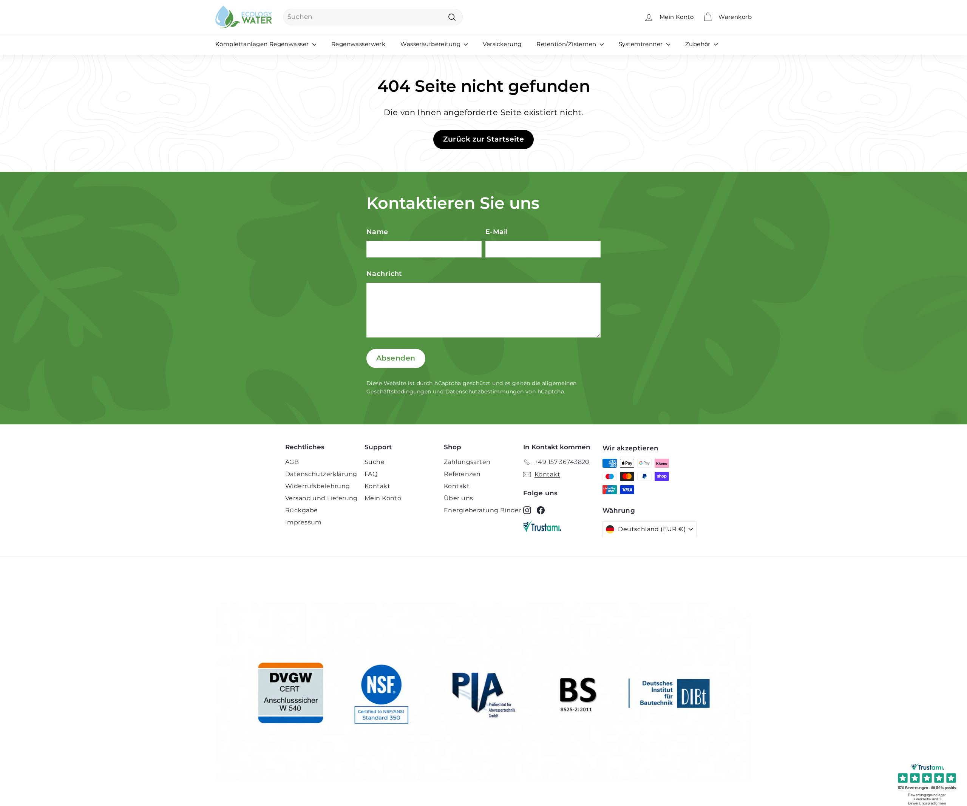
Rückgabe (301, 510)
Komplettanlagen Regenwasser (262, 44)
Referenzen (462, 474)
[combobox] (373, 17)
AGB (292, 461)
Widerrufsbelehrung (317, 486)
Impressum (303, 522)
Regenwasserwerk (358, 44)
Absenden (396, 358)
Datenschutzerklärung (321, 474)
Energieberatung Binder (482, 510)
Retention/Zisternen (567, 44)
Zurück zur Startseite (483, 139)
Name (377, 232)
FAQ (371, 474)
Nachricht (384, 274)
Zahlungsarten (467, 461)
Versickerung (502, 44)
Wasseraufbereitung (431, 44)
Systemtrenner (641, 44)
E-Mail (496, 232)
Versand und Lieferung (321, 498)
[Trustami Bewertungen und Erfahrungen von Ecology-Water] (562, 526)
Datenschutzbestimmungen (484, 391)
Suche (375, 461)
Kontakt (377, 486)
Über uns (458, 498)
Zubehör (698, 44)
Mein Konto (383, 498)
